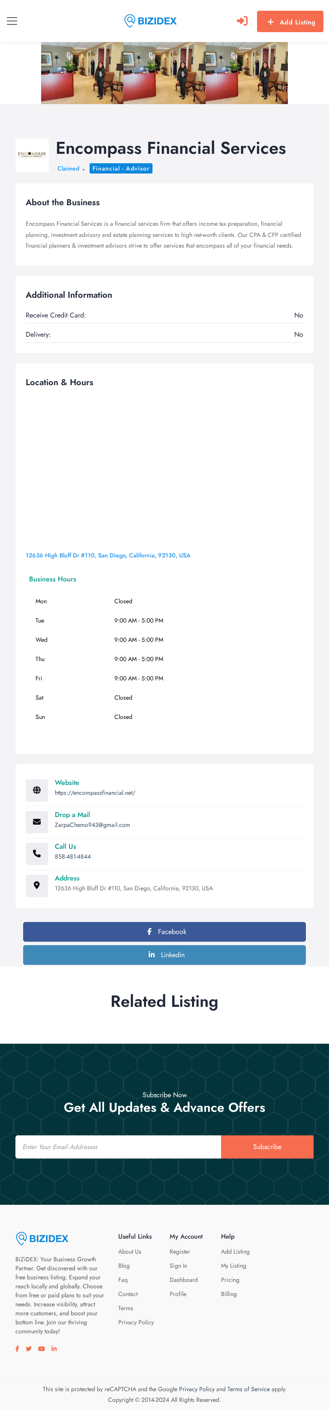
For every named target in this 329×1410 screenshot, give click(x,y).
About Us (129, 1251)
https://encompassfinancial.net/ (95, 792)
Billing (229, 1294)
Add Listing (298, 22)
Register (180, 1251)
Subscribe (267, 1147)
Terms (125, 1308)
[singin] (242, 21)
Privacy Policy (136, 1322)
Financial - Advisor (121, 168)
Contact (128, 1294)
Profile (178, 1294)
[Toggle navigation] (12, 21)
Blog (124, 1265)
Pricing (230, 1279)
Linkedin (172, 955)
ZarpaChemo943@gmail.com (92, 824)
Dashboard (184, 1279)
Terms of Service (248, 1389)
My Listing (233, 1265)
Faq (123, 1279)
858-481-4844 (73, 856)
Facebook (171, 932)
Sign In (178, 1265)
